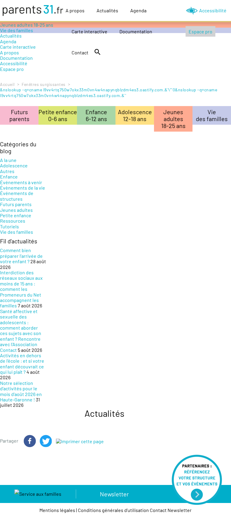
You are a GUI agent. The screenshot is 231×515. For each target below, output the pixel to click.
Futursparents (19, 115)
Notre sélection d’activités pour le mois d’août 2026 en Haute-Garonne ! (21, 391)
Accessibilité (212, 10)
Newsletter (114, 494)
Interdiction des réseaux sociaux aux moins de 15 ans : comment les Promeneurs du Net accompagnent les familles (21, 289)
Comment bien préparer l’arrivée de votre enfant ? (21, 255)
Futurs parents (16, 204)
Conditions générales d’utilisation (113, 510)
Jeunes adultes (16, 210)
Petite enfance (15, 215)
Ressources (12, 221)
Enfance (9, 176)
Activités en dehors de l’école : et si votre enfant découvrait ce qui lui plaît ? (22, 363)
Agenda (138, 10)
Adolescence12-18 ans (135, 115)
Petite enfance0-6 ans (57, 115)
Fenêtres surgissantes (44, 84)
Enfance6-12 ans (96, 115)
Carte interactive (89, 31)
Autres (7, 171)
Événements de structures (16, 195)
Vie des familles (16, 232)
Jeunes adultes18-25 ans (173, 118)
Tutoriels (9, 226)
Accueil (7, 84)
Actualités (107, 10)
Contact (80, 52)
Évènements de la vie (22, 187)
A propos (75, 10)
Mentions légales (57, 510)
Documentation (135, 31)
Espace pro (200, 31)
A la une (8, 160)
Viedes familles (212, 115)
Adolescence (14, 165)
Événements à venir (21, 182)
